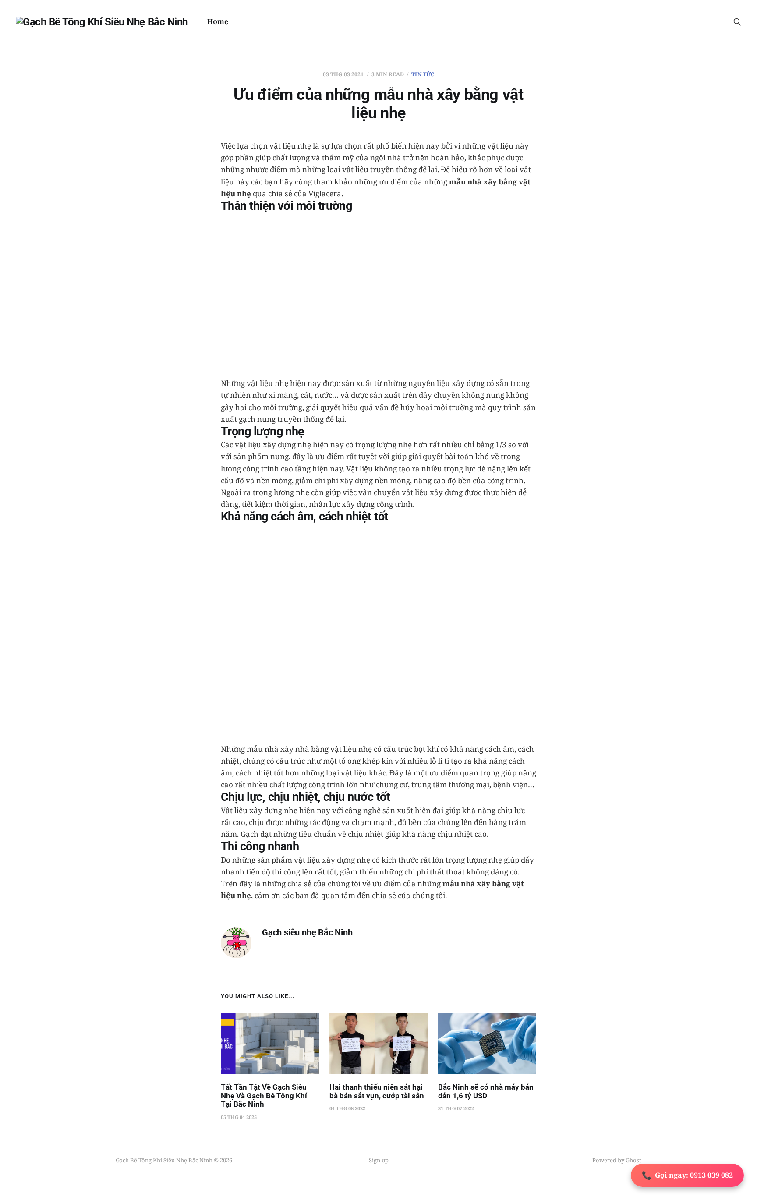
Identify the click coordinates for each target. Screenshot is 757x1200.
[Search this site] (737, 21)
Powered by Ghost (616, 1160)
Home (217, 21)
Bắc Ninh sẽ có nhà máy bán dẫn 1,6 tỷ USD (486, 1091)
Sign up (379, 1160)
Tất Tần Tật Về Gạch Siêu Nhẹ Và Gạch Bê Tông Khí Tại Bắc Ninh (264, 1095)
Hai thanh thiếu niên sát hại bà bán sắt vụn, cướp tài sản (376, 1091)
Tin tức (422, 74)
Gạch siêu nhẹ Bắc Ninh (307, 932)
